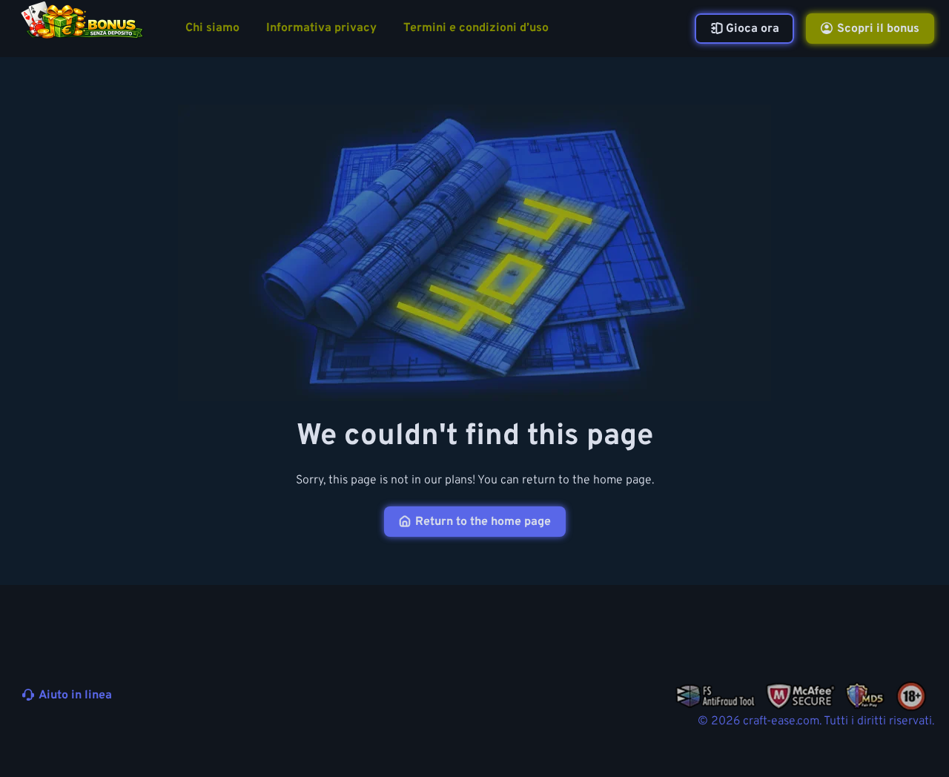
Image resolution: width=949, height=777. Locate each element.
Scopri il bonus (878, 29)
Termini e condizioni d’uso (476, 29)
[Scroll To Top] (918, 731)
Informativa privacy (321, 29)
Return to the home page (483, 522)
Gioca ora (752, 29)
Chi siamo (212, 29)
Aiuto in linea (75, 695)
